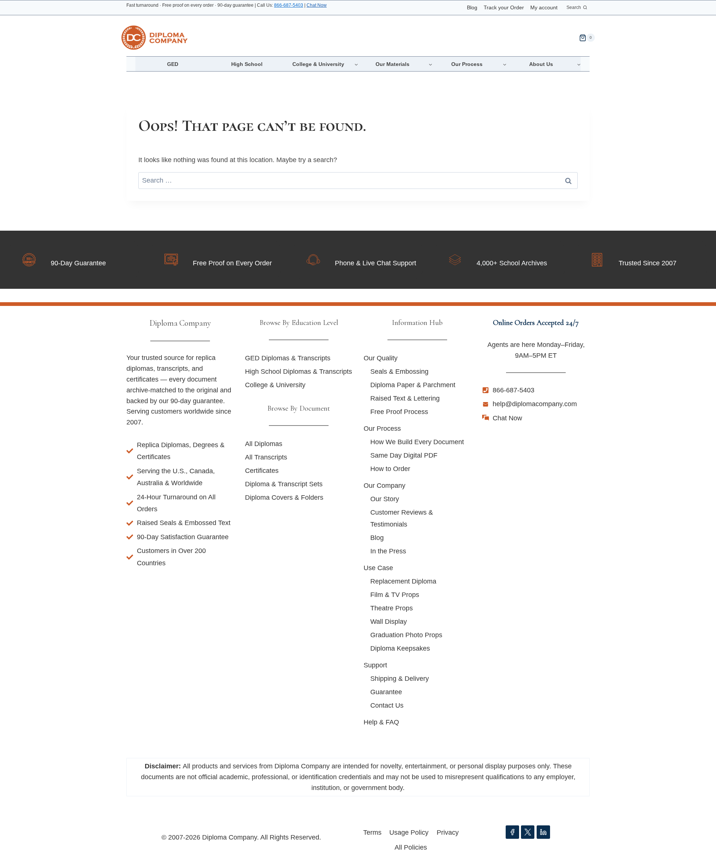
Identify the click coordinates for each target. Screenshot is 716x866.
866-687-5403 (288, 5)
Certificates (262, 470)
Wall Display (388, 621)
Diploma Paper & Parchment (412, 385)
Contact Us (386, 705)
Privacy (448, 832)
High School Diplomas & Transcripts (298, 371)
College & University (275, 385)
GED (172, 64)
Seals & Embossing (399, 371)
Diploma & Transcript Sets (284, 484)
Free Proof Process (399, 411)
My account (544, 7)
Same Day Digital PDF (403, 455)
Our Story (384, 499)
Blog (472, 7)
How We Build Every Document (417, 442)
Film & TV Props (394, 594)
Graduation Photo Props (406, 635)
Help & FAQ (381, 722)
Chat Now (317, 5)
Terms (372, 832)
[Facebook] (512, 832)
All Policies (411, 847)
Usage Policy (408, 832)
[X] (527, 832)
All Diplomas (263, 444)
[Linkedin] (543, 832)
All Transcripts (266, 457)
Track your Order (504, 7)
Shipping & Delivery (399, 678)
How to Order (390, 468)
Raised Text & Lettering (405, 398)
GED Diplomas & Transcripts (287, 358)
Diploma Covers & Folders (284, 497)
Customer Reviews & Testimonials (401, 518)
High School (247, 64)
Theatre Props (391, 608)
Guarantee (386, 692)
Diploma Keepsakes (400, 648)
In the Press (388, 551)
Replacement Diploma (403, 581)
